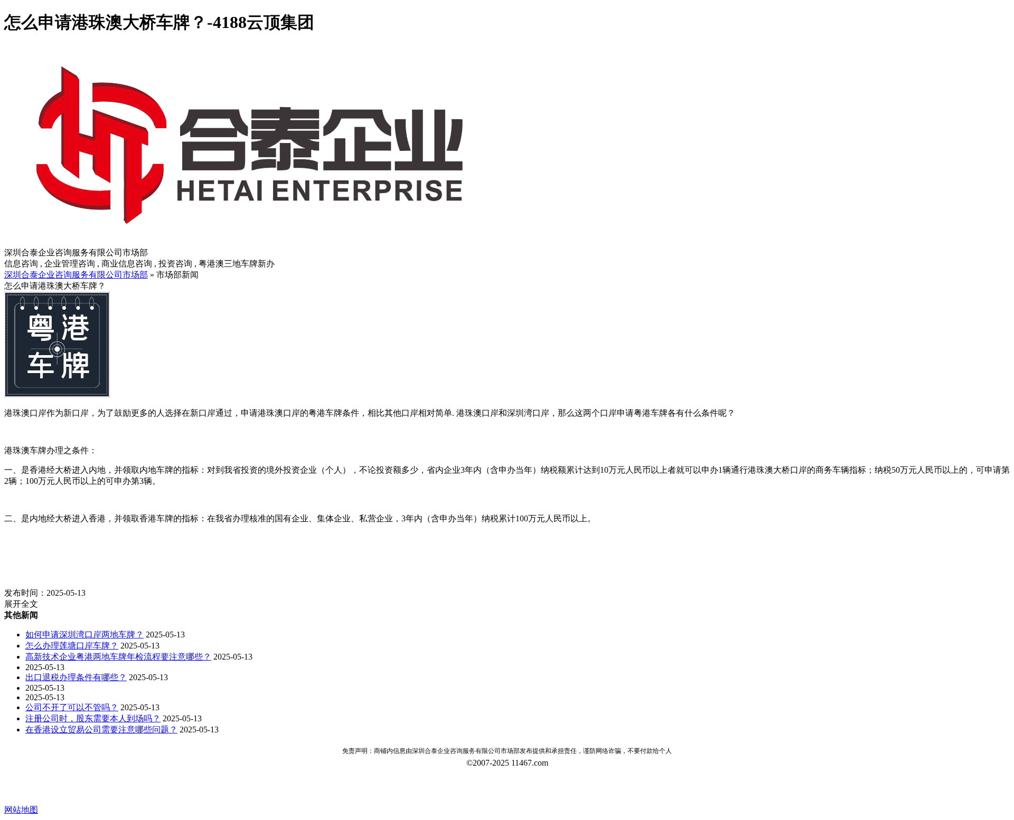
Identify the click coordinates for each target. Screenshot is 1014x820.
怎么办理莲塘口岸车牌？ (71, 645)
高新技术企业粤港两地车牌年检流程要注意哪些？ (118, 656)
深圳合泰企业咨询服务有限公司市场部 (76, 274)
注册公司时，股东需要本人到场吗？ (93, 718)
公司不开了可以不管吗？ (71, 707)
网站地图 (21, 809)
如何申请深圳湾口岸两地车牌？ (84, 634)
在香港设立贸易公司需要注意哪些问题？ (101, 729)
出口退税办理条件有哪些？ (76, 677)
